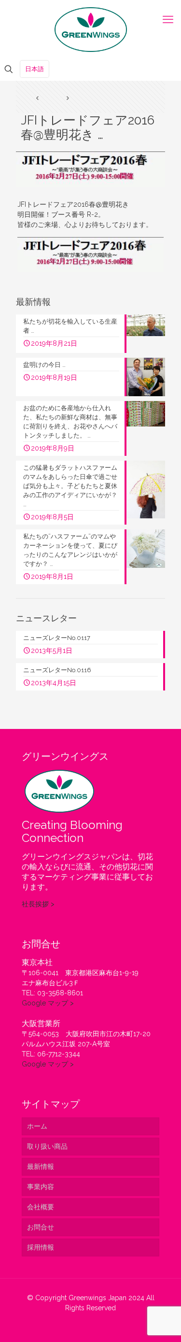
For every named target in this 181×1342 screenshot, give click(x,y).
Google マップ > (48, 1003)
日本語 (34, 69)
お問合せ (40, 1227)
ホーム (37, 1126)
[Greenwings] (90, 29)
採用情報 (40, 1247)
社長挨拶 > (38, 904)
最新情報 (40, 1166)
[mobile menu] (168, 19)
